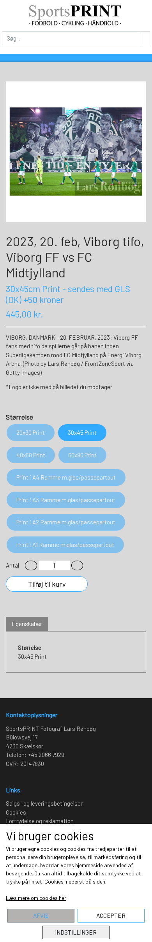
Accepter (110, 915)
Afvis (41, 915)
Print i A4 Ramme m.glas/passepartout (66, 477)
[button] (31, 565)
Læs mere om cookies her (36, 897)
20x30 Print (30, 432)
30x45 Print (82, 432)
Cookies (16, 812)
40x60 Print (30, 455)
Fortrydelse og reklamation (40, 820)
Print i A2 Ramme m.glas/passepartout (65, 522)
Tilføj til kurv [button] (47, 584)
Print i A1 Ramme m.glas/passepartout (65, 544)
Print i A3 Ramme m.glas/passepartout (65, 499)
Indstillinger (76, 932)
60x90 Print (82, 455)
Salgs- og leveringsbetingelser (44, 803)
